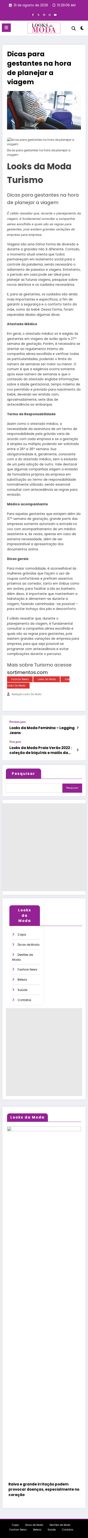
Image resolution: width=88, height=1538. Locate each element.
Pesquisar (23, 773)
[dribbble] (44, 15)
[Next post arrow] (78, 750)
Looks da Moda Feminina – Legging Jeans (42, 730)
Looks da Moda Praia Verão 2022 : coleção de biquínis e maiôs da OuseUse (40, 750)
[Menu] (6, 27)
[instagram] (50, 15)
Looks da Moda (47, 679)
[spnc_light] (82, 29)
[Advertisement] (44, 847)
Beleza (22, 980)
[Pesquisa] (73, 28)
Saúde (22, 990)
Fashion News (20, 679)
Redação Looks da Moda (27, 694)
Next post (15, 741)
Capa (22, 935)
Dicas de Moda (28, 945)
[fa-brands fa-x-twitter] (38, 15)
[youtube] (55, 15)
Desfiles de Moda (60, 1525)
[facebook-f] (33, 15)
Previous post (17, 721)
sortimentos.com (27, 672)
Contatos (24, 1000)
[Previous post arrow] (78, 728)
